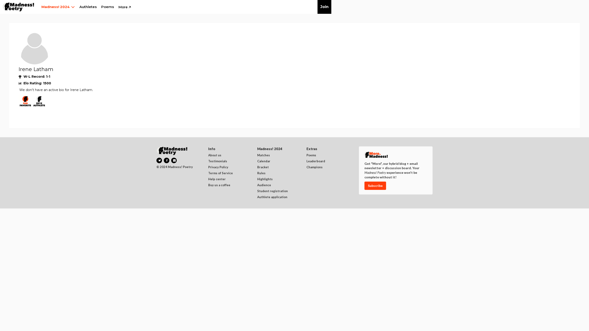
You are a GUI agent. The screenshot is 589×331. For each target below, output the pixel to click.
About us (214, 155)
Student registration (272, 191)
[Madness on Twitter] (159, 160)
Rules (261, 173)
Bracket (263, 167)
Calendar (263, 161)
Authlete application (272, 197)
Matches (263, 155)
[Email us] (174, 160)
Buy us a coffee (219, 185)
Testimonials (217, 161)
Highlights (265, 179)
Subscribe (375, 186)
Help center (217, 179)
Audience (264, 185)
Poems (311, 155)
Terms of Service (220, 173)
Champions (314, 167)
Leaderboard (315, 161)
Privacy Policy (218, 167)
